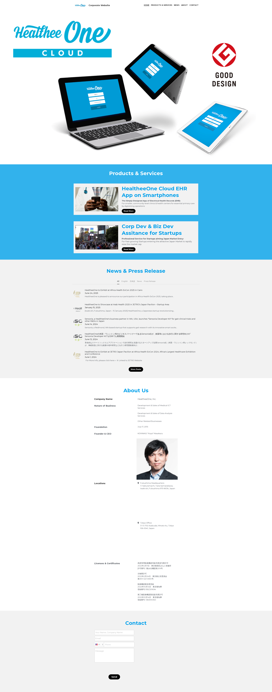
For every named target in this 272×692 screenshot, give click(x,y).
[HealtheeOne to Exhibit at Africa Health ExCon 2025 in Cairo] (78, 293)
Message (99, 651)
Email (98, 638)
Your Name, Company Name (109, 632)
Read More (129, 211)
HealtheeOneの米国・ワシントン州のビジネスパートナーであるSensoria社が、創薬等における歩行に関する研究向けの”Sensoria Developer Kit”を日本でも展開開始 (138, 335)
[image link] (80, 5)
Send (114, 677)
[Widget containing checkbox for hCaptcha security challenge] (114, 668)
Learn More (12, 683)
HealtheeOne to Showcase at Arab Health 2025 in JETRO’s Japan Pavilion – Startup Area (127, 304)
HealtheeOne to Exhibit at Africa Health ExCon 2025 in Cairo (113, 290)
